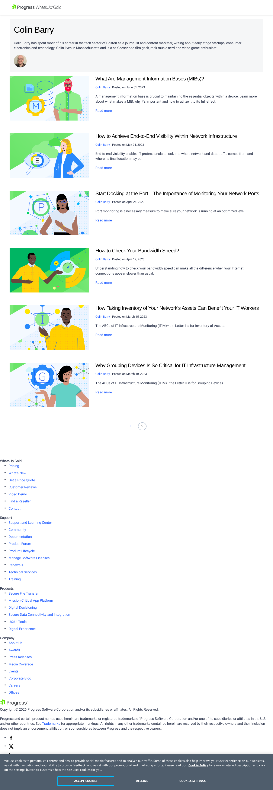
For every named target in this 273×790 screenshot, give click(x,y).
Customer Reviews (23, 487)
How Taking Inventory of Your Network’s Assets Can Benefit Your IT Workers (177, 308)
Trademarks (51, 724)
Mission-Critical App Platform (31, 600)
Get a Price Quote (22, 480)
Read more (104, 111)
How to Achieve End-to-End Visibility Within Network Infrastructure (166, 136)
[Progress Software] (14, 705)
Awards (14, 650)
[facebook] (11, 739)
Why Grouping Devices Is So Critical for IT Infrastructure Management (170, 365)
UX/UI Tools (18, 622)
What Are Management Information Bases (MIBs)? (150, 79)
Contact (14, 508)
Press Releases (20, 657)
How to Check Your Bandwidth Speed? (137, 251)
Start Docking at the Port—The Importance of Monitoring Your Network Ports (177, 193)
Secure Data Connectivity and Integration (39, 615)
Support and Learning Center (30, 523)
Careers (14, 685)
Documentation (20, 537)
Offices (14, 692)
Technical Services (23, 572)
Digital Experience (22, 629)
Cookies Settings (192, 781)
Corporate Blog (20, 678)
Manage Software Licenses (29, 558)
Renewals (16, 565)
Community (17, 530)
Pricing (14, 466)
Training (15, 579)
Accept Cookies (85, 781)
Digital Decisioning (23, 607)
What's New (17, 473)
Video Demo (18, 494)
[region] (136, 772)
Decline (142, 781)
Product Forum (20, 544)
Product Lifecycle (22, 551)
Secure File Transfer (24, 593)
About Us (15, 643)
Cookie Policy (198, 765)
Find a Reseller (20, 501)
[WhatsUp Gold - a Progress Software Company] (136, 7)
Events (14, 671)
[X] (11, 748)
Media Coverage (21, 664)
